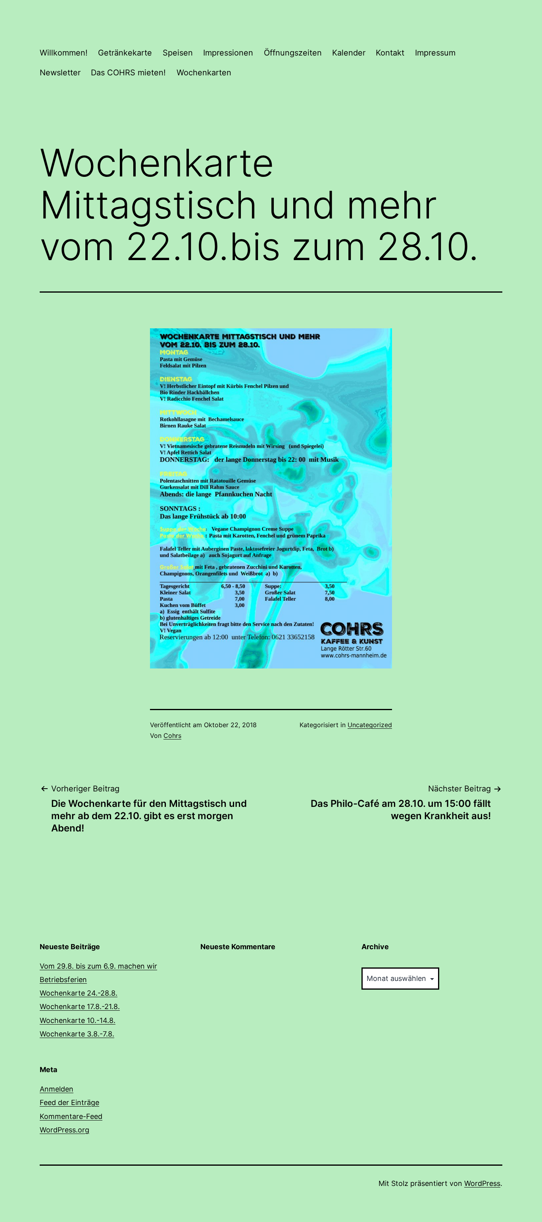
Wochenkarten (204, 72)
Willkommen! (64, 52)
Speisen (178, 52)
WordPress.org (64, 1130)
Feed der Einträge (69, 1102)
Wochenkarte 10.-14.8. (77, 1020)
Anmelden (56, 1089)
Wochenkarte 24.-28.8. (78, 993)
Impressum (435, 52)
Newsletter (60, 72)
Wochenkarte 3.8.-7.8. (77, 1034)
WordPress (482, 1183)
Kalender (348, 52)
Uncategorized (370, 725)
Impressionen (228, 52)
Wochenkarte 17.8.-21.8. (80, 1006)
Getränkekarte (125, 52)
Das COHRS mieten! (128, 72)
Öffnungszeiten (293, 52)
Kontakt (390, 52)
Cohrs (172, 735)
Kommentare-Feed (71, 1116)
